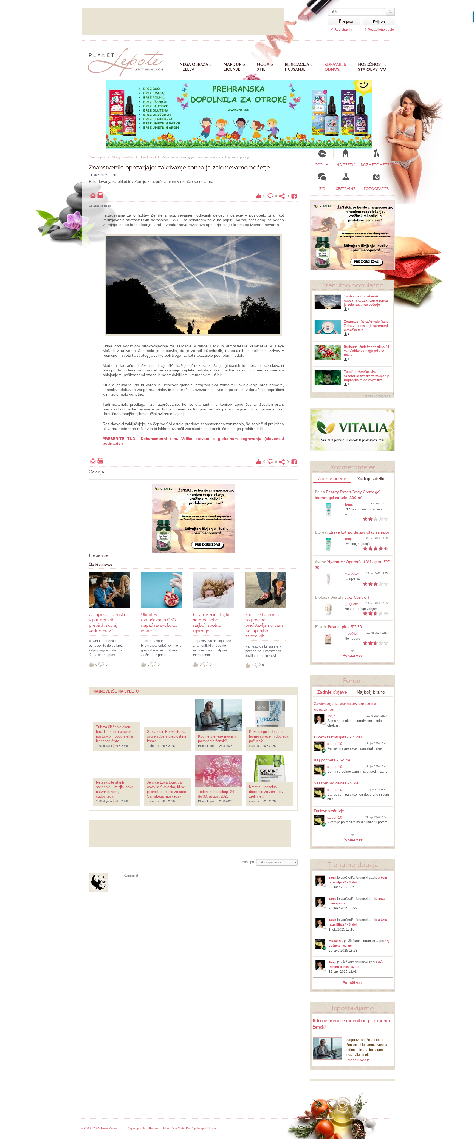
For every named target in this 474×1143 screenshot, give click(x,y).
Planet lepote (97, 157)
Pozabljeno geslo (381, 30)
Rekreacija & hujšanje (299, 67)
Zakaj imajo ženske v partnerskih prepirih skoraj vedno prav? (107, 622)
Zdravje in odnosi (122, 157)
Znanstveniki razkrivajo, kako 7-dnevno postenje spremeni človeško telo (366, 326)
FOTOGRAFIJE (376, 188)
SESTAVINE (346, 188)
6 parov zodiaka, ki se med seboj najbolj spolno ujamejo (211, 622)
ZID (322, 188)
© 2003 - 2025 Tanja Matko (99, 1128)
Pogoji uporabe (136, 1128)
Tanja (349, 504)
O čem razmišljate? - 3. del (338, 737)
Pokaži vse (353, 655)
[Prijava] (335, 21)
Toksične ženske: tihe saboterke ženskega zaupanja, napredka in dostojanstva (367, 376)
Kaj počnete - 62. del (332, 760)
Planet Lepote (128, 60)
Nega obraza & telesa (196, 67)
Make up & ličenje (234, 67)
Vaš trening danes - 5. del (337, 783)
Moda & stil (265, 67)
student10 (334, 744)
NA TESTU (345, 165)
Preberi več (356, 1060)
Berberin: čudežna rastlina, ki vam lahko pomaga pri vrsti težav (366, 351)
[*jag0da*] (352, 574)
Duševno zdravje (329, 811)
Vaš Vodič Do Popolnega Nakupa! (194, 1128)
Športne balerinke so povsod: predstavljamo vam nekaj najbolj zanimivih (264, 625)
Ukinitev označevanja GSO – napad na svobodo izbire (160, 622)
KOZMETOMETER (376, 165)
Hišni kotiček (148, 157)
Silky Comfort (342, 597)
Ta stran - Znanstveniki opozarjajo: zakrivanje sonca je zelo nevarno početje (366, 300)
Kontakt (154, 1128)
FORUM (322, 165)
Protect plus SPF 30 (338, 627)
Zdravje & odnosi (335, 67)
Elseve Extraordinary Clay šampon (352, 532)
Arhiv (165, 1128)
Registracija (343, 30)
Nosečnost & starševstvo (372, 67)
